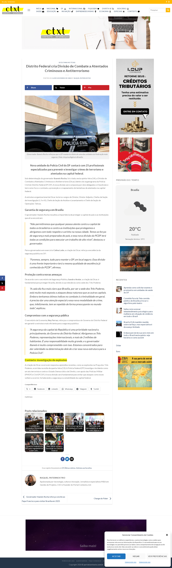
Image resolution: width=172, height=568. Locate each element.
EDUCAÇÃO (51, 11)
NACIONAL (51, 9)
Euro (118, 351)
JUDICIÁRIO (121, 9)
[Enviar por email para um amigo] (72, 459)
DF (62, 9)
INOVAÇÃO (66, 11)
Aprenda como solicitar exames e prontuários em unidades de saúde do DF (138, 290)
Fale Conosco (95, 561)
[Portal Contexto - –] (13, 10)
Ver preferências (157, 556)
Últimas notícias (68, 62)
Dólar (118, 345)
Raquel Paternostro (82, 78)
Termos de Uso (68, 561)
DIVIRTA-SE (106, 9)
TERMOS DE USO (130, 562)
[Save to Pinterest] (2, 288)
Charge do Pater (101, 498)
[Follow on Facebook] (166, 2)
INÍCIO (38, 9)
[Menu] (28, 10)
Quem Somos (81, 561)
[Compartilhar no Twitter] (67, 459)
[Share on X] (2, 283)
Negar (136, 556)
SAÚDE (39, 11)
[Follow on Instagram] (169, 2)
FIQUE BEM (92, 9)
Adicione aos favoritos (84, 468)
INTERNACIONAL (76, 9)
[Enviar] (168, 10)
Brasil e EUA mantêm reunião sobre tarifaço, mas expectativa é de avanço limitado (138, 324)
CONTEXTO (132, 11)
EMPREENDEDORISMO (85, 11)
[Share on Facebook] (2, 278)
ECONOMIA (104, 11)
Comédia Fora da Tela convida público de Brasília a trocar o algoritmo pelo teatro (136, 300)
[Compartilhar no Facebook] (63, 459)
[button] (167, 535)
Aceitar (116, 556)
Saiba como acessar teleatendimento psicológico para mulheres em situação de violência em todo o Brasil (138, 313)
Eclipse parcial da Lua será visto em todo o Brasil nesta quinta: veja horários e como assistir (139, 335)
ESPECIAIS (118, 11)
